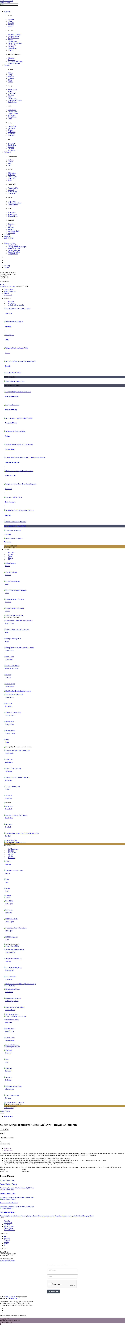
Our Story (7, 266)
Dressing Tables (13, 113)
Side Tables (11, 115)
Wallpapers (7, 11)
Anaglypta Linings (13, 36)
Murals (10, 26)
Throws (10, 162)
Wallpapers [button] (7, 298)
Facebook (7, 1240)
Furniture (7, 65)
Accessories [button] (7, 846)
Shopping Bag (8, 1116)
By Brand (11, 303)
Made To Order (8, 238)
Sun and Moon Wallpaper (15, 526)
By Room (11, 552)
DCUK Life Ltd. (10, 1296)
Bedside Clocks (12, 216)
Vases (9, 226)
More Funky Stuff (13, 231)
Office (10, 80)
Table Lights (12, 173)
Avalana (10, 39)
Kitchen (10, 73)
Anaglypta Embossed (14, 34)
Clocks (10, 856)
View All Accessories (10, 1106)
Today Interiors (12, 48)
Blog (5, 1236)
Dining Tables (12, 117)
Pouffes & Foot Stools (14, 100)
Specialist (11, 23)
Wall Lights (11, 175)
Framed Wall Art (13, 188)
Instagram (7, 1238)
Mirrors (10, 854)
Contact (6, 267)
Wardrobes (11, 135)
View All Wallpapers (10, 546)
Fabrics (10, 165)
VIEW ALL (11, 150)
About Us (7, 1221)
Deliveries (7, 1224)
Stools (10, 91)
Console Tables (12, 111)
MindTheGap (12, 45)
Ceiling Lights (12, 176)
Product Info (8, 1148)
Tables (10, 556)
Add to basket (5, 1144)
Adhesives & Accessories (16, 305)
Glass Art (11, 190)
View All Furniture (10, 844)
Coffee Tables (12, 110)
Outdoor (10, 82)
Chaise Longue (12, 102)
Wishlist (6, 293)
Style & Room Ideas (14, 252)
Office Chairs (12, 93)
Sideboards (11, 133)
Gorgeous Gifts (13, 1188)
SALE (2, 284)
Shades (10, 180)
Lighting (11, 851)
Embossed (11, 19)
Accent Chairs (12, 90)
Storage (10, 558)
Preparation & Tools (14, 248)
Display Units (12, 126)
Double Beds (12, 145)
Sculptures (11, 229)
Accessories (11, 60)
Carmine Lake (12, 41)
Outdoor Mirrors (13, 205)
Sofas (9, 97)
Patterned (11, 24)
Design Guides (8, 289)
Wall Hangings (12, 191)
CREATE (12, 1298)
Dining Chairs (12, 98)
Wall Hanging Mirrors (14, 203)
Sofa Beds (11, 147)
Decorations (11, 193)
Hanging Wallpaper (14, 250)
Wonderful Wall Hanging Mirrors (83, 1216)
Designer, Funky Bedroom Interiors (38, 1216)
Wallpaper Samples (14, 63)
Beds (9, 559)
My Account (8, 295)
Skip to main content (6, 1)
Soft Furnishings (13, 849)
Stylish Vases (30, 1188)
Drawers (10, 130)
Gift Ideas (7, 234)
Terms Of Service (9, 1230)
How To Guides (13, 245)
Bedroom (11, 78)
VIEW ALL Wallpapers (15, 61)
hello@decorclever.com (7, 286)
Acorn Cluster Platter (8, 1184)
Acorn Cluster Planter (9, 1203)
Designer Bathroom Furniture (17, 1216)
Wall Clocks (11, 212)
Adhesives (11, 58)
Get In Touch (8, 1223)
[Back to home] (5, 2)
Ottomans (11, 95)
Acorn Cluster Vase (7, 1193)
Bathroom (11, 76)
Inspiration (7, 236)
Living (10, 75)
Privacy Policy (8, 1228)
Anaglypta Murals (13, 38)
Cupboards (11, 128)
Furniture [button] (7, 549)
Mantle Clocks (12, 214)
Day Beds (11, 148)
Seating (10, 554)
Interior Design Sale (10, 291)
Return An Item (8, 1226)
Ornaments (11, 858)
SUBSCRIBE (53, 1291)
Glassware (11, 224)
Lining (10, 21)
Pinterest (6, 1243)
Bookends (11, 227)
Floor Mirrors (12, 201)
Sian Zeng (11, 47)
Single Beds (11, 143)
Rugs (9, 163)
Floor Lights (11, 178)
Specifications (8, 1150)
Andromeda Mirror (8, 1212)
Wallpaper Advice (9, 243)
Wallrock (10, 50)
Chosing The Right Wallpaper (17, 247)
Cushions (11, 160)
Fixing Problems (13, 254)
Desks (10, 119)
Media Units (11, 132)
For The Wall (12, 852)
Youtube (6, 1242)
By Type (11, 301)
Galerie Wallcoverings (14, 43)
